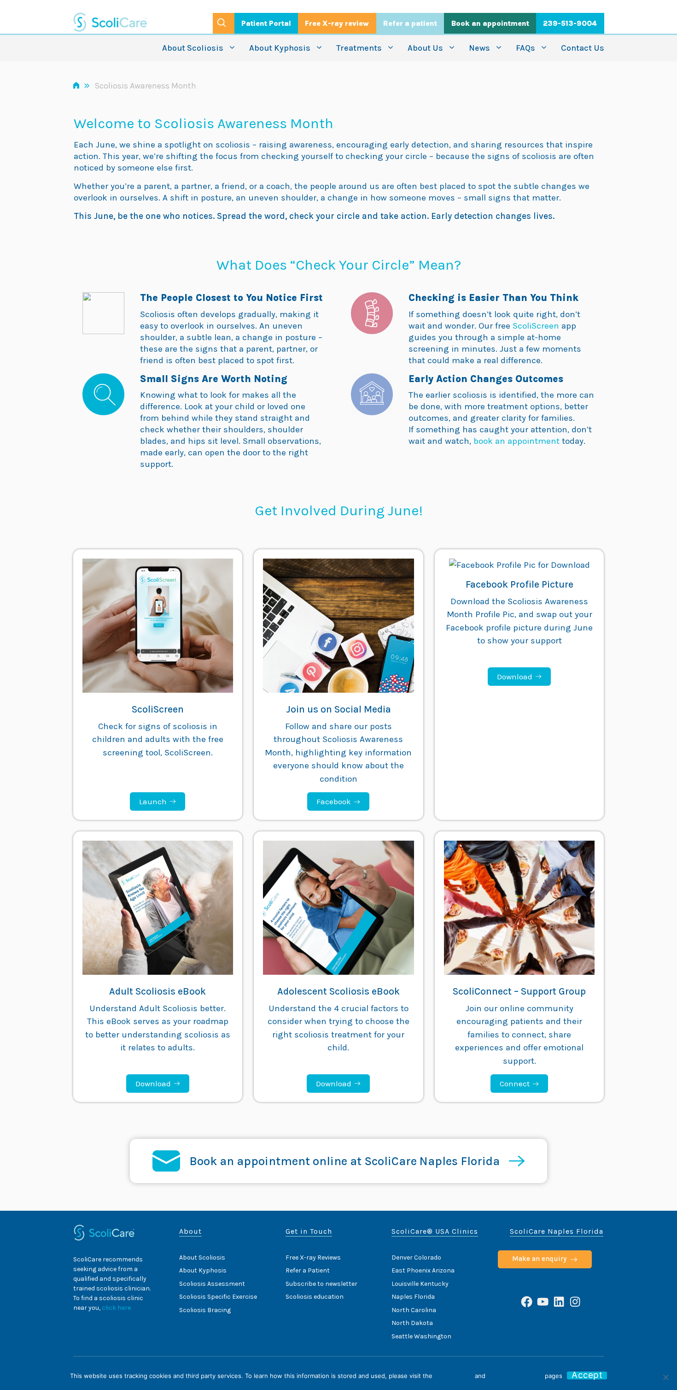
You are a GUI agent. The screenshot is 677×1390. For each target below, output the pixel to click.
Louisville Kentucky (420, 1284)
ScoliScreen (537, 326)
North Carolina (413, 1310)
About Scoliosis (192, 48)
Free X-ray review (337, 23)
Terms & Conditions (515, 1375)
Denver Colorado (416, 1257)
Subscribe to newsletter (321, 1284)
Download (514, 676)
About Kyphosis (279, 48)
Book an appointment (490, 23)
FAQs (525, 48)
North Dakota (412, 1323)
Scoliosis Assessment (212, 1284)
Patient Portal (266, 23)
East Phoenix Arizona (423, 1270)
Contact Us (582, 48)
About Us (425, 48)
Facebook (333, 801)
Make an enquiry (539, 1259)
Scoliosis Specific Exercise (218, 1297)
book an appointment (516, 441)
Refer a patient (410, 23)
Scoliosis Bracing (205, 1310)
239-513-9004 (570, 23)
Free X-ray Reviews (313, 1257)
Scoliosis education (315, 1297)
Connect (515, 1083)
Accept (587, 1375)
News (479, 48)
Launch (153, 801)
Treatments (359, 48)
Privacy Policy (453, 1375)
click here (116, 1308)
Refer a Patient (308, 1270)
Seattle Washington (421, 1336)
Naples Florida (413, 1297)
